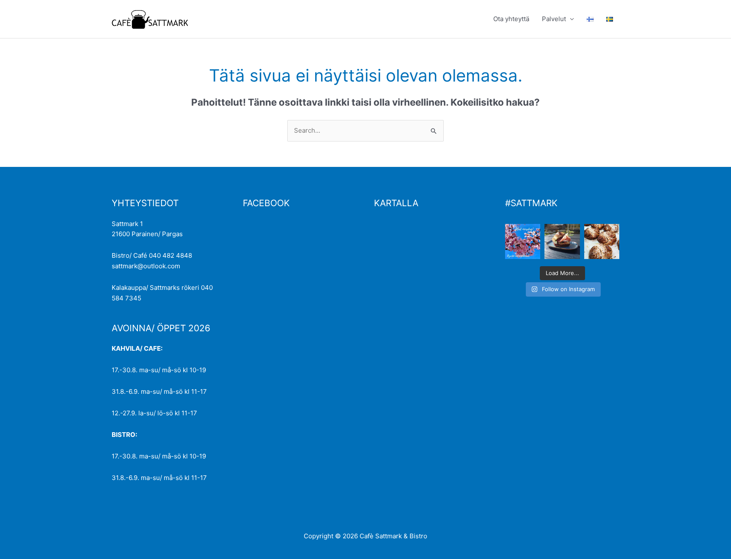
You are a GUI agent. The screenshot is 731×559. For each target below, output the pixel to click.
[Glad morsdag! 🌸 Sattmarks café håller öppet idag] (522, 241)
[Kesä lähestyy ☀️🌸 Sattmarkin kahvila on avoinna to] (562, 241)
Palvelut (554, 19)
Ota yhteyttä (511, 19)
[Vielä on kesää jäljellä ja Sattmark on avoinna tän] (601, 241)
